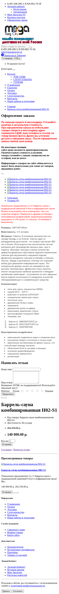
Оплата (11, 90)
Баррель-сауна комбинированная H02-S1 (23, 470)
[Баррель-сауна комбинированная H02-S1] (29, 179)
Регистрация (19, 9)
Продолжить (8, 394)
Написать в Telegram (15, 55)
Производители (15, 547)
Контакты (12, 98)
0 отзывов (6, 449)
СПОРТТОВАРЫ (22, 79)
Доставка (12, 93)
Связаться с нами (16, 529)
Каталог (11, 74)
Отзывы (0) (13, 200)
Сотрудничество (15, 96)
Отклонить (18, 591)
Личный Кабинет (16, 567)
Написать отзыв (21, 449)
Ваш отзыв (6, 382)
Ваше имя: (6, 369)
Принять (6, 591)
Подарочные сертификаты (20, 549)
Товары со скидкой (17, 555)
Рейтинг (5, 391)
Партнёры (12, 552)
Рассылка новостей (17, 575)
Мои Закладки (14, 572)
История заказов (15, 569)
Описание (12, 198)
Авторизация (20, 12)
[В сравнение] (5, 397)
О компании (13, 85)
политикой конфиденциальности (28, 585)
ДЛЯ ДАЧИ (19, 76)
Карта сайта (13, 535)
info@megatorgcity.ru (11, 52)
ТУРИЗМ (18, 82)
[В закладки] (2, 397)
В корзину (6, 444)
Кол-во (4, 441)
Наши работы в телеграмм (20, 101)
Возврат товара (15, 532)
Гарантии (12, 87)
